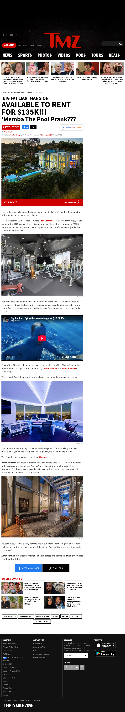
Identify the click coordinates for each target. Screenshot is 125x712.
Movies (65, 616)
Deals (114, 55)
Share (30, 568)
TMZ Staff (8, 132)
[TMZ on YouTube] (76, 667)
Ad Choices (7, 654)
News (7, 55)
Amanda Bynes (42, 616)
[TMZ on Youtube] (11, 35)
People (5, 685)
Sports (25, 55)
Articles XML (8, 664)
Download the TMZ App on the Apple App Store (105, 645)
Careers (36, 651)
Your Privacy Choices (16, 657)
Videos (63, 55)
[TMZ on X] (7, 35)
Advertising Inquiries (41, 654)
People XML (7, 688)
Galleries (6, 681)
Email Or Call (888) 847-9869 (30, 45)
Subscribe (85, 655)
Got (9, 45)
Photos (44, 55)
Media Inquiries (39, 657)
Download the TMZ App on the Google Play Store (105, 653)
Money (55, 616)
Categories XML (9, 678)
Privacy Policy (69, 650)
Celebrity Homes (41, 621)
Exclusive (76, 616)
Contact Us (37, 644)
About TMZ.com (9, 644)
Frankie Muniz (26, 616)
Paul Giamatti (9, 616)
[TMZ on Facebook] (3, 35)
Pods (81, 55)
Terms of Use (8, 651)
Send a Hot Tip (39, 647)
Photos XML (7, 691)
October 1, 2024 (15, 135)
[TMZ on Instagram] (16, 35)
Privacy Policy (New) (11, 647)
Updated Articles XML (11, 671)
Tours (97, 55)
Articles (6, 661)
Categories (7, 674)
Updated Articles (9, 668)
